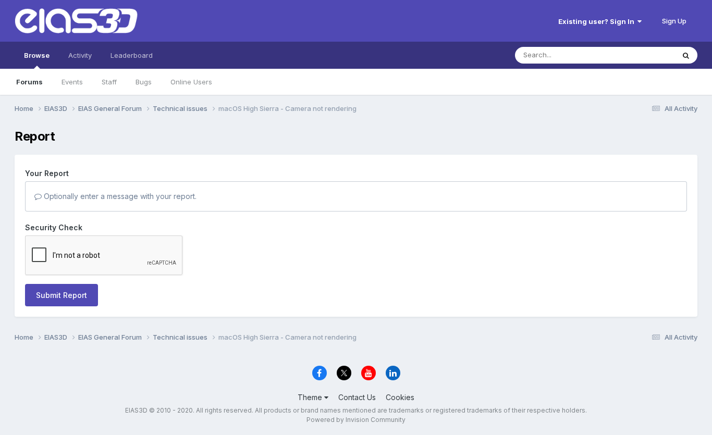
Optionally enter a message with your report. (119, 196)
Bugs (144, 82)
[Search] (685, 55)
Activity (80, 55)
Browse (37, 55)
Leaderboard (132, 55)
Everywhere (642, 55)
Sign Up (674, 21)
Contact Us (357, 397)
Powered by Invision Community (356, 420)
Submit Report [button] (61, 295)
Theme (311, 397)
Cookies (400, 397)
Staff (109, 82)
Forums (29, 82)
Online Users (191, 82)
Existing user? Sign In (597, 21)
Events (72, 82)
